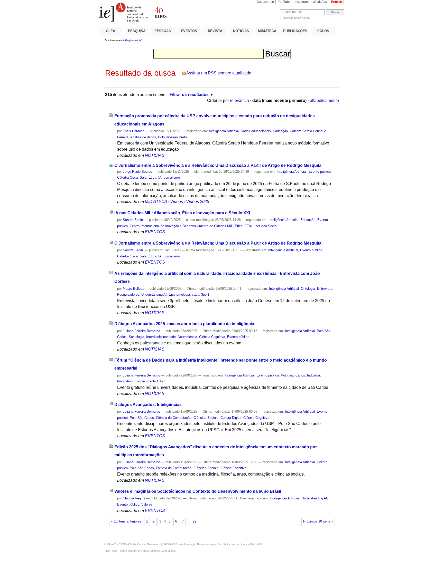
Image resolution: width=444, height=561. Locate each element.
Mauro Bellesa (133, 289)
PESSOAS (162, 31)
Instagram (302, 2)
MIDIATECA (267, 31)
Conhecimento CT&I (150, 381)
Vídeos (176, 201)
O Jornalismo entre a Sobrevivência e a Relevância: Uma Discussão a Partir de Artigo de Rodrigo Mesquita (217, 165)
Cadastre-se (265, 2)
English (336, 2)
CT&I (248, 226)
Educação (280, 131)
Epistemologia (179, 294)
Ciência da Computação (173, 418)
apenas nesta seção (297, 18)
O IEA (110, 31)
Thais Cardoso (133, 131)
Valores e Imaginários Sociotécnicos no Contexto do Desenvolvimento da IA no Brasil (197, 491)
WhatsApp (320, 2)
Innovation (125, 381)
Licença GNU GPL (251, 544)
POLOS (323, 31)
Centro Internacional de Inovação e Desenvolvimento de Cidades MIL (181, 226)
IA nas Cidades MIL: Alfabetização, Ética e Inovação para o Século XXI (182, 213)
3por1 (205, 294)
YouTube (284, 2)
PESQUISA (136, 31)
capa (195, 294)
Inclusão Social (265, 226)
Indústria (313, 375)
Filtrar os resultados (189, 94)
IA (160, 177)
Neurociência (187, 337)
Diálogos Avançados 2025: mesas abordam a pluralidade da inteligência (184, 324)
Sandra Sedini (133, 220)
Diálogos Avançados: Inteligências (148, 404)
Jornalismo (172, 177)
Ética (152, 177)
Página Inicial (133, 40)
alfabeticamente (324, 100)
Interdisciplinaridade (161, 337)
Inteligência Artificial (224, 131)
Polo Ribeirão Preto (172, 137)
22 (194, 521)
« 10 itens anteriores (126, 521)
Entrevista (324, 289)
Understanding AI (154, 294)
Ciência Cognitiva (212, 337)
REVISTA (215, 31)
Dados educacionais (256, 131)
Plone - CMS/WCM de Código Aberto (131, 544)
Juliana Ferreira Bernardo (141, 331)
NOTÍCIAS (241, 31)
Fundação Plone (194, 544)
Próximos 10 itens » (318, 521)
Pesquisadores (128, 294)
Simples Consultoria (162, 550)
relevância (239, 100)
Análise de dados (143, 137)
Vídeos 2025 (197, 201)
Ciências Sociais (205, 418)
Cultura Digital (230, 418)
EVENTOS (189, 31)
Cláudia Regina (134, 498)
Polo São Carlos (293, 375)
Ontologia (308, 289)
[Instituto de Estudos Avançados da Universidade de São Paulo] (160, 12)
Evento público (320, 171)
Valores (146, 504)
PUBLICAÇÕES (295, 31)
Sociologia (136, 337)
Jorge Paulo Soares (137, 171)
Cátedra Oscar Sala (131, 177)
